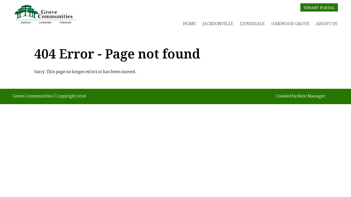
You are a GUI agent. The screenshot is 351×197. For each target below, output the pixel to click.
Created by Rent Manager (300, 96)
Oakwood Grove (290, 23)
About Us (326, 23)
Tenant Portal (319, 7)
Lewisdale (252, 23)
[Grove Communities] (45, 15)
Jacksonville (217, 23)
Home (189, 23)
